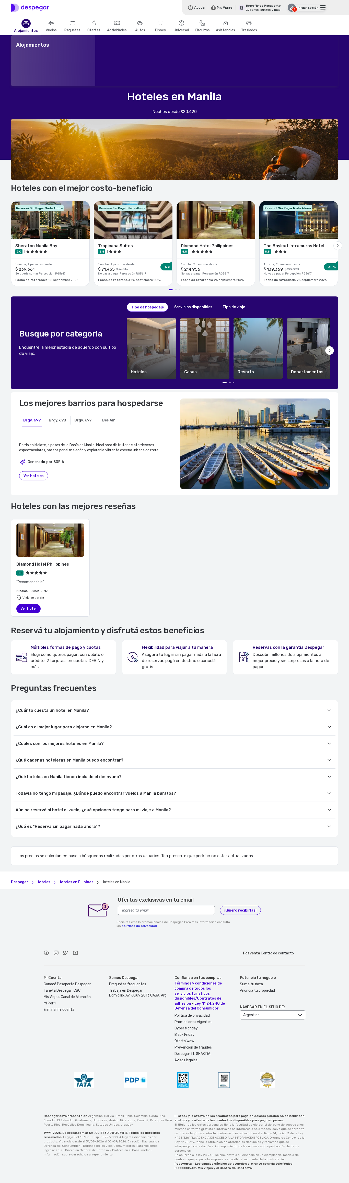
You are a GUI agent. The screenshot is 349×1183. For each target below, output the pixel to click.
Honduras (100, 1120)
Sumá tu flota (251, 984)
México (114, 1120)
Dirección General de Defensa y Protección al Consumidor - (108, 1150)
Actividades (117, 30)
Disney (160, 30)
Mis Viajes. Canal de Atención (67, 997)
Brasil (119, 1116)
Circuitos (202, 30)
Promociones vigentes (193, 1022)
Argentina (95, 1116)
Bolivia (109, 1116)
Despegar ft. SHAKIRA (192, 1054)
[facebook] (46, 954)
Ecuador (50, 1120)
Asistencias (225, 30)
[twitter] (65, 954)
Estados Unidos (107, 1124)
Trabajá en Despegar (126, 990)
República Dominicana (78, 1124)
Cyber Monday (186, 1028)
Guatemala (83, 1120)
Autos (140, 30)
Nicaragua (127, 1120)
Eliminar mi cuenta (59, 1009)
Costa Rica (157, 1116)
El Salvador (65, 1120)
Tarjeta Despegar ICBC (62, 990)
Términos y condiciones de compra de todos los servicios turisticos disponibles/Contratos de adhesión (198, 993)
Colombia (141, 1116)
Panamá (142, 1120)
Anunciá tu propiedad (257, 990)
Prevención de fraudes (193, 1047)
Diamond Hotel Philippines (42, 564)
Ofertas (93, 30)
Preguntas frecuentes (127, 984)
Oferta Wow (184, 1041)
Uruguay (127, 1124)
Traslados (249, 30)
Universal (181, 30)
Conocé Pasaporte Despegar (67, 984)
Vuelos (51, 30)
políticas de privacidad (139, 926)
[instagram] (56, 954)
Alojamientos (26, 31)
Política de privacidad (192, 1015)
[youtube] (75, 954)
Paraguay (157, 1120)
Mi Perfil (50, 1003)
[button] (151, 348)
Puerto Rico (52, 1124)
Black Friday (184, 1034)
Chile (129, 1116)
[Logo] (30, 8)
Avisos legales (186, 1060)
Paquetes (72, 30)
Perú (168, 1120)
